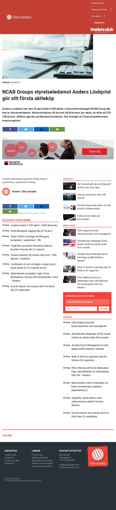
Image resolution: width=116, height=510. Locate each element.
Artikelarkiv (9, 463)
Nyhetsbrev (99, 22)
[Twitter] (25, 129)
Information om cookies (42, 460)
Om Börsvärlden (12, 460)
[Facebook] (10, 129)
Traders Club (10, 455)
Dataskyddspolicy (40, 458)
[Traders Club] (102, 30)
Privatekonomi (97, 3)
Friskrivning (37, 455)
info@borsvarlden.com (69, 465)
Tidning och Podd (99, 9)
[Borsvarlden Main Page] (19, 17)
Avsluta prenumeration (42, 466)
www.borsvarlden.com (69, 467)
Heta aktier (96, 16)
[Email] (57, 129)
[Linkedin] (41, 129)
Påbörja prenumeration (42, 463)
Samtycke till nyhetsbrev (80, 301)
